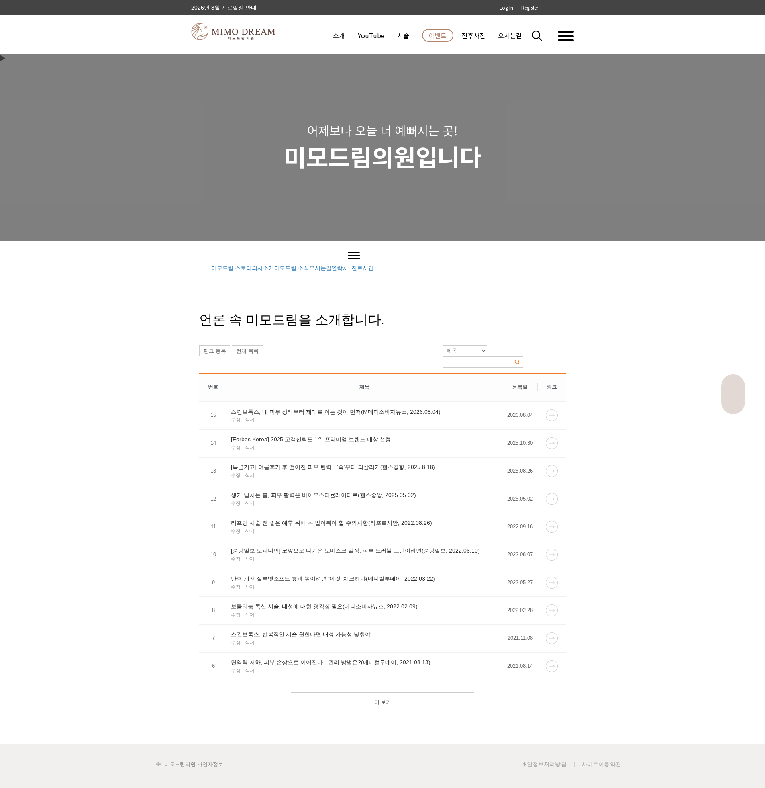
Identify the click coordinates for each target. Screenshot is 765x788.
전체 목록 (247, 351)
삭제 (250, 419)
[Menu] (354, 255)
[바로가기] (552, 415)
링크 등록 (215, 351)
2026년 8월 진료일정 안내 (224, 7)
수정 (236, 419)
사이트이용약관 (601, 764)
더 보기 (382, 702)
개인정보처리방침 (544, 764)
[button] (542, 35)
